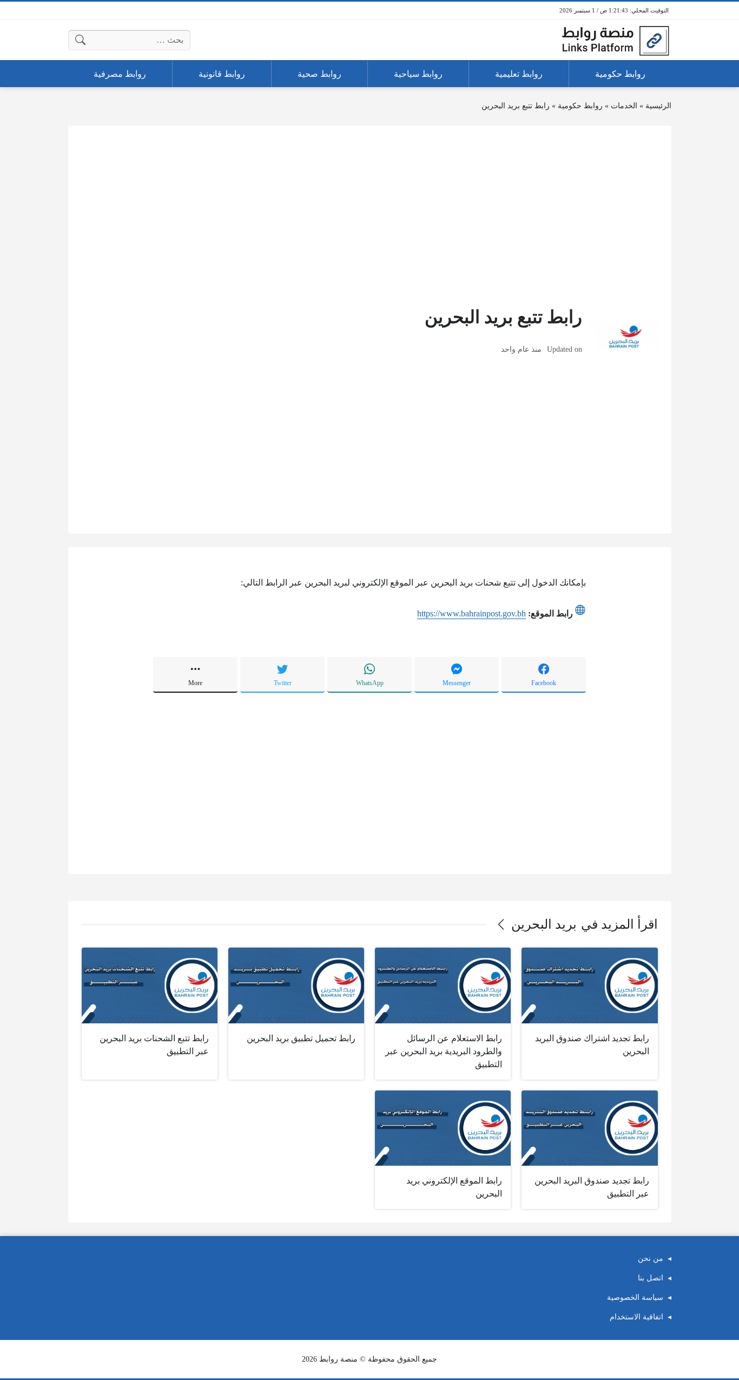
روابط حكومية (580, 106)
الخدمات (624, 106)
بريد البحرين (544, 924)
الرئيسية (658, 106)
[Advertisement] (370, 215)
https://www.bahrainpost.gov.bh (471, 613)
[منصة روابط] (615, 40)
